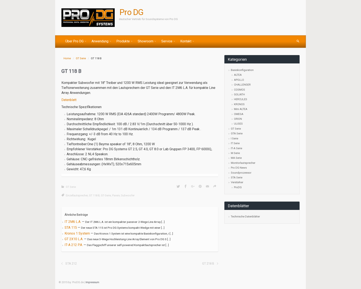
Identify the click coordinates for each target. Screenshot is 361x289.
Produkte (123, 41)
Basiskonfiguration (242, 70)
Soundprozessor (241, 172)
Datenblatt (69, 100)
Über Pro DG (74, 41)
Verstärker (237, 182)
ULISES (238, 123)
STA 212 (71, 263)
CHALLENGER (242, 84)
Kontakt (185, 41)
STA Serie (236, 177)
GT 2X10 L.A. (74, 239)
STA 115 (71, 228)
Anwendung (100, 41)
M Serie (235, 153)
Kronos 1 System (78, 233)
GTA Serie (237, 133)
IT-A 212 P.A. (74, 245)
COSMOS (239, 89)
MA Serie (236, 157)
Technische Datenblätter (245, 216)
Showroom (145, 41)
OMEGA (238, 114)
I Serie (234, 138)
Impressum (92, 282)
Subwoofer (128, 195)
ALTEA (238, 74)
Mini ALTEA (240, 109)
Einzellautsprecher (77, 195)
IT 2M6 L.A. (73, 222)
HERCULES (240, 99)
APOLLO (239, 79)
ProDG (238, 187)
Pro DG (131, 12)
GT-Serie (106, 195)
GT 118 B (94, 195)
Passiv (116, 195)
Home (67, 58)
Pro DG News (239, 167)
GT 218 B (208, 263)
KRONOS (239, 104)
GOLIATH (239, 94)
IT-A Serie (236, 148)
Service (166, 41)
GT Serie (81, 58)
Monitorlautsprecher (243, 162)
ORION (238, 118)
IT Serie (235, 143)
